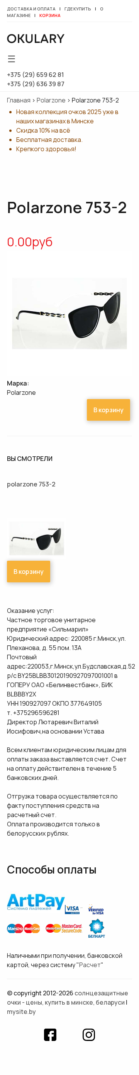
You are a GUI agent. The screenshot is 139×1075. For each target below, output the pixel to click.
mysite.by (21, 1011)
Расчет (90, 965)
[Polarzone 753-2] (69, 374)
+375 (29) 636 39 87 (35, 84)
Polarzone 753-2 (31, 484)
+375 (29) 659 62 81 (35, 74)
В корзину (108, 410)
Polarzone (51, 100)
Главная (19, 100)
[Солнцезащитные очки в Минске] (36, 40)
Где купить (77, 9)
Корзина (50, 15)
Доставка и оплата (31, 9)
